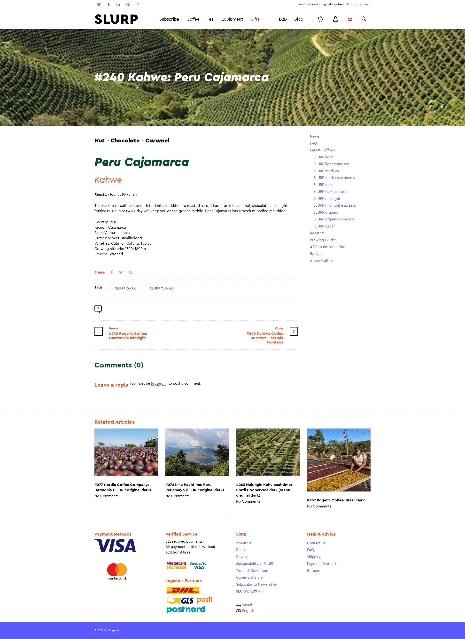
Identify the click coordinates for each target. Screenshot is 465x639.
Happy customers (359, 4)
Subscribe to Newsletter (256, 584)
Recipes (316, 254)
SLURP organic (326, 212)
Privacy (242, 557)
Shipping (314, 557)
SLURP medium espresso (334, 178)
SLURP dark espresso (331, 192)
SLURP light (323, 157)
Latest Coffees (322, 150)
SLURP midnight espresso (335, 205)
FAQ (313, 143)
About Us (243, 543)
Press (240, 550)
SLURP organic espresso (334, 219)
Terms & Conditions (252, 571)
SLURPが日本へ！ (250, 591)
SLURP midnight (327, 199)
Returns (313, 571)
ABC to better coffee (327, 247)
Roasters (317, 233)
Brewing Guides (323, 240)
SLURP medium (326, 171)
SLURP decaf (324, 226)
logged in (159, 383)
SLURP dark (125, 288)
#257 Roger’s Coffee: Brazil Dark (336, 500)
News (315, 136)
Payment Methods (322, 564)
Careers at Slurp (249, 577)
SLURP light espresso (331, 164)
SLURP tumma (162, 288)
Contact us (316, 543)
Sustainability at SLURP (255, 564)
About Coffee (321, 261)
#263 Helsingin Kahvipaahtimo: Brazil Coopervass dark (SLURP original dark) (264, 490)
